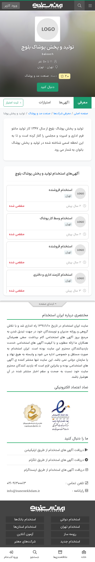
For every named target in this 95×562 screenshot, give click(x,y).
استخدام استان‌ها (25, 526)
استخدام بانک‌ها (25, 519)
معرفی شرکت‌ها (62, 113)
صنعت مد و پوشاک (37, 76)
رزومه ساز (70, 534)
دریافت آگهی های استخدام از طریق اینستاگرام (54, 470)
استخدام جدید (70, 541)
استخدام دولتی (70, 519)
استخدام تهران (70, 526)
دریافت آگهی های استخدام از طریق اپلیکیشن (54, 450)
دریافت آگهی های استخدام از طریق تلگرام (57, 460)
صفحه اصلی (81, 113)
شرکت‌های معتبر (25, 541)
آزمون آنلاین (25, 534)
